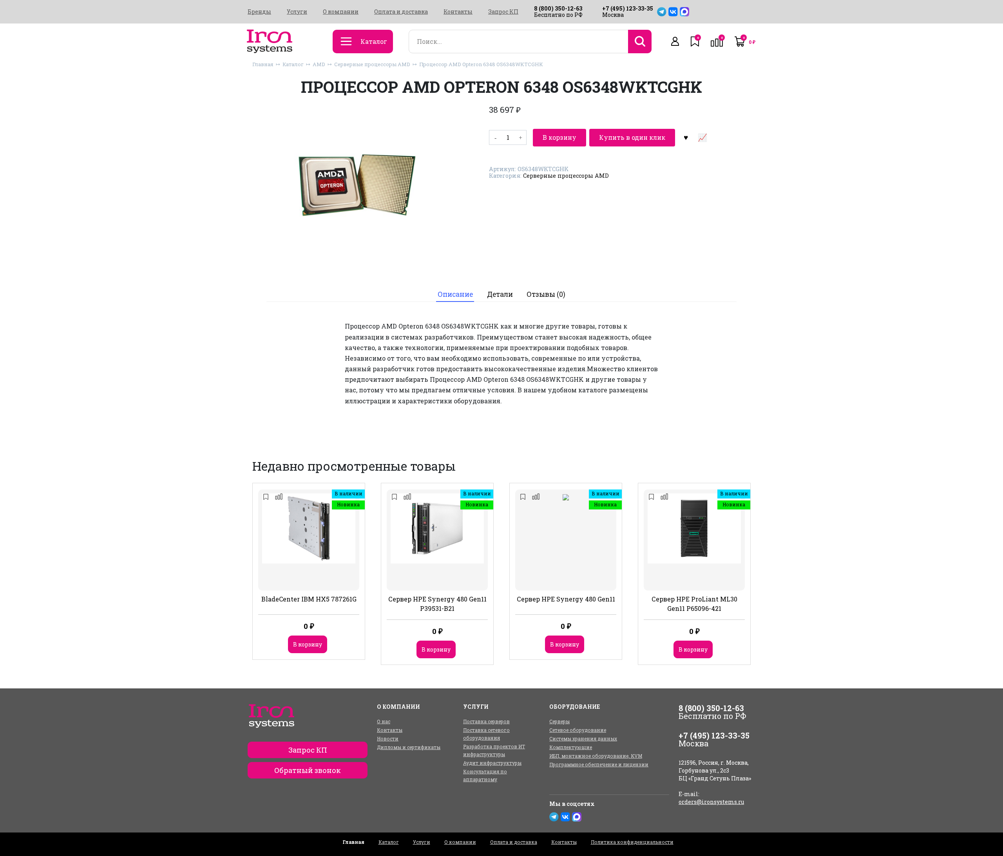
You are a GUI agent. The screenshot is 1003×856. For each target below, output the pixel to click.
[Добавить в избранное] (685, 137)
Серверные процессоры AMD (372, 64)
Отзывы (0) (546, 294)
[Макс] (684, 11)
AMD (319, 64)
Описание (455, 294)
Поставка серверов (486, 721)
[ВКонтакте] (673, 11)
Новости (387, 738)
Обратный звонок (307, 770)
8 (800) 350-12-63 (558, 8)
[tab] (455, 294)
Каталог (293, 64)
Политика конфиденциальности (632, 842)
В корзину (559, 137)
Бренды (259, 11)
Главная (262, 64)
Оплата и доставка (401, 11)
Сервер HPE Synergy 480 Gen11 (566, 599)
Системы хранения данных (583, 738)
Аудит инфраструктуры (492, 763)
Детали (500, 294)
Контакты (458, 11)
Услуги (297, 11)
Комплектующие (570, 747)
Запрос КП (503, 11)
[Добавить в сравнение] (702, 137)
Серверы (559, 721)
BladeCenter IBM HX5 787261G (309, 599)
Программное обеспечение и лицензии (598, 764)
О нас (383, 721)
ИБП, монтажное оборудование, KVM (595, 756)
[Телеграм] (661, 11)
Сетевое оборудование (577, 730)
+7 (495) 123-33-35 (627, 8)
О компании (340, 11)
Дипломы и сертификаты (408, 747)
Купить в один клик (632, 137)
